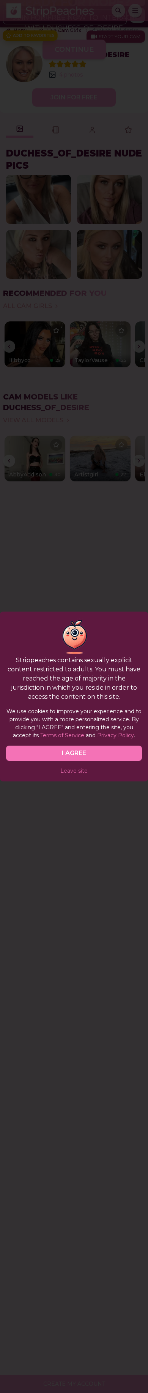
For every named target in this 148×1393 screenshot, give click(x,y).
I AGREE (74, 753)
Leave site (74, 770)
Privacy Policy (115, 735)
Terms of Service (62, 735)
